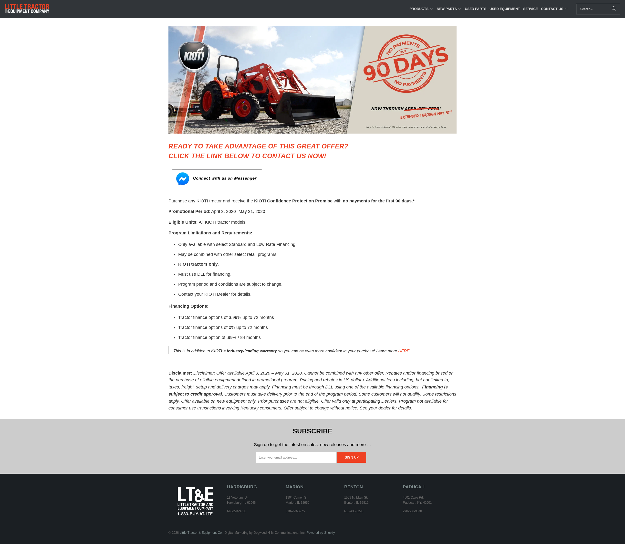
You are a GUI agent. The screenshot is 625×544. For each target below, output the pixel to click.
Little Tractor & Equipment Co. (201, 532)
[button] (421, 9)
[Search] (614, 9)
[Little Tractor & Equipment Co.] (27, 9)
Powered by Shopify (321, 532)
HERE (403, 351)
